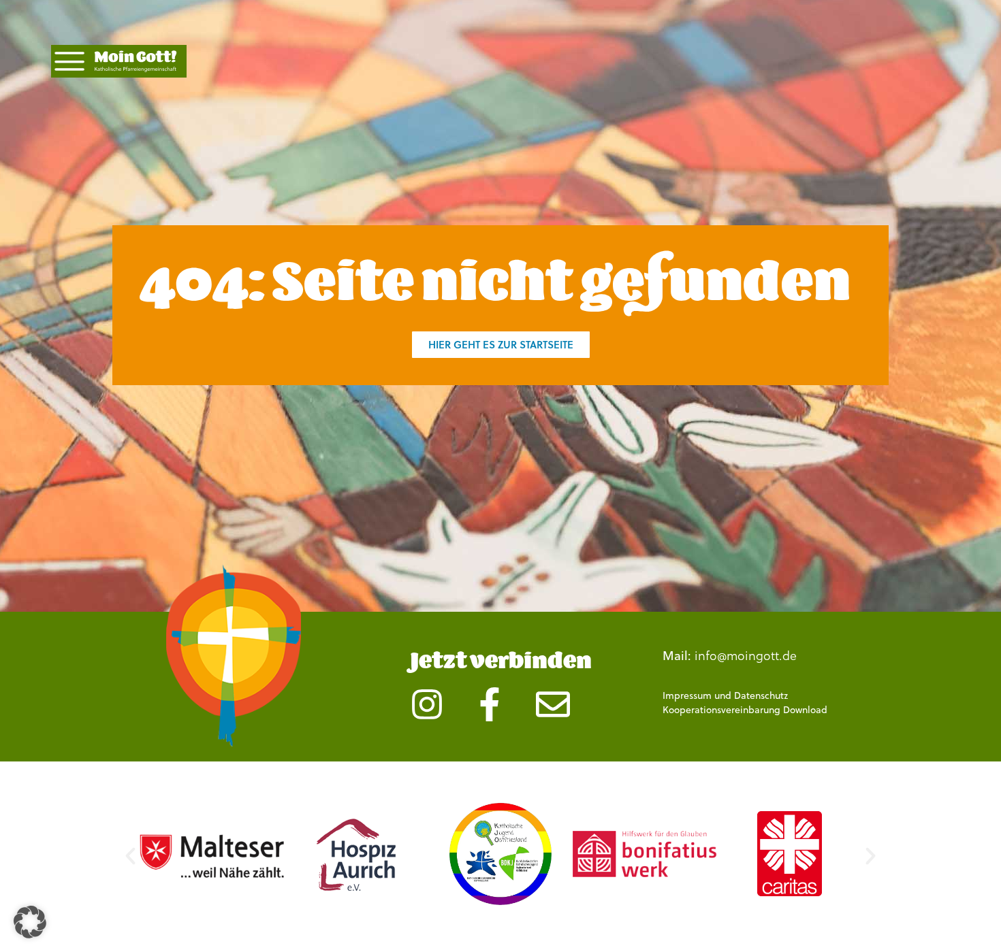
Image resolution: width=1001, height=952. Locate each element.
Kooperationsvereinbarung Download (745, 710)
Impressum (687, 695)
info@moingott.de (746, 655)
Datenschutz (761, 695)
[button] (130, 855)
